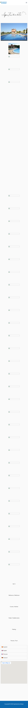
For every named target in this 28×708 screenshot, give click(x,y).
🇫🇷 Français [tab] (5, 654)
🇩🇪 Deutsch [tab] (4, 657)
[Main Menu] (26, 2)
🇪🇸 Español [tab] (4, 647)
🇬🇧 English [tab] (4, 650)
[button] (14, 692)
